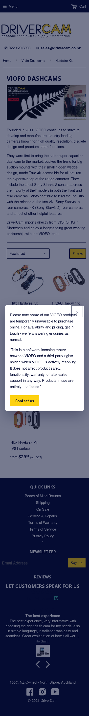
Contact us (24, 400)
